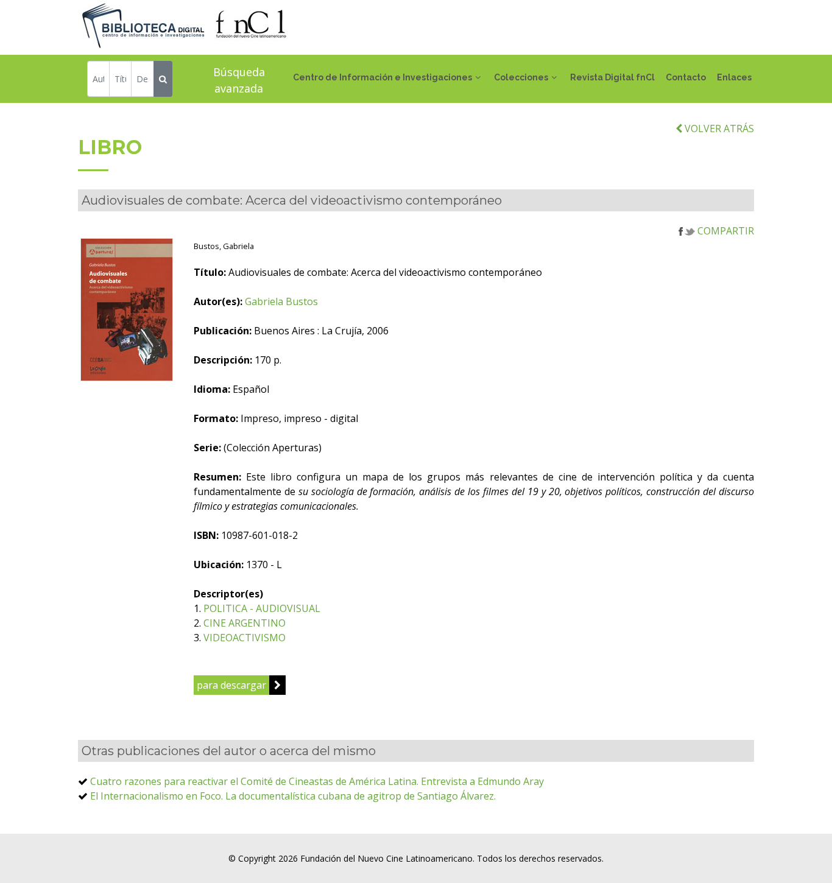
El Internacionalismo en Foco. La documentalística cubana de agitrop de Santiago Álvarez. (293, 796)
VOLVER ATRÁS (718, 128)
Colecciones (521, 77)
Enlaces (734, 77)
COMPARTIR (724, 230)
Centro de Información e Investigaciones (382, 77)
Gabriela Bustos (281, 301)
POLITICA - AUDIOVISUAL (261, 608)
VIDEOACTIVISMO (244, 637)
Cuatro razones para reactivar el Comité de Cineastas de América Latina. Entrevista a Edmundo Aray (317, 781)
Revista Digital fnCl (612, 77)
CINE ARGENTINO (244, 623)
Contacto (686, 77)
